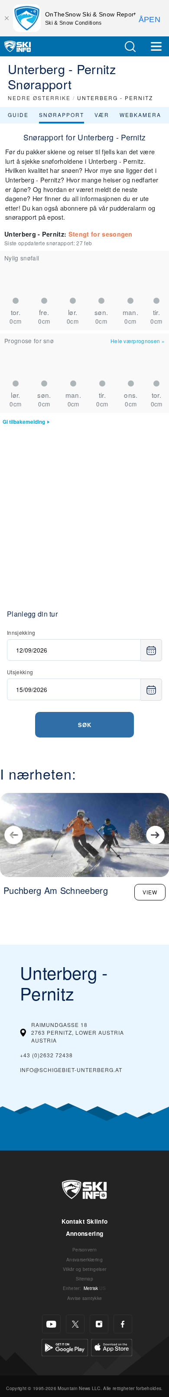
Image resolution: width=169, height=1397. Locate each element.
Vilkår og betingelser (85, 1269)
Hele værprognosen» (137, 340)
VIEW (150, 892)
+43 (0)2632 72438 (46, 1055)
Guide (18, 114)
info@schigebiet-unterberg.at (71, 1069)
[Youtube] (51, 1324)
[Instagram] (99, 1324)
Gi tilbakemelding (24, 422)
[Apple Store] (111, 1346)
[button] (130, 46)
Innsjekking (21, 632)
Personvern (84, 1249)
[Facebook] (123, 1324)
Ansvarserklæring (84, 1259)
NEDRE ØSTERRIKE (39, 97)
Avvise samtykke (84, 1298)
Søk (84, 725)
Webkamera (140, 114)
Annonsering (85, 1233)
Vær (101, 114)
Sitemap (84, 1278)
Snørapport (61, 114)
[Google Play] (65, 1346)
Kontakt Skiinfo (85, 1221)
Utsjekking (20, 672)
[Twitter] (75, 1324)
